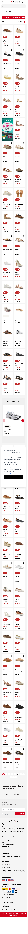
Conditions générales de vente (12, 473)
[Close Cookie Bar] (24, 448)
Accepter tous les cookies (13, 476)
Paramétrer (13, 481)
